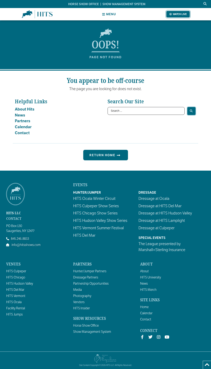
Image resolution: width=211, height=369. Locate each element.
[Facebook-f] (142, 337)
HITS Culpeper (16, 271)
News (20, 115)
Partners (22, 121)
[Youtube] (167, 337)
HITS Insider (81, 308)
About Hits (24, 109)
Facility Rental (15, 308)
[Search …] (205, 3)
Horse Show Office (86, 326)
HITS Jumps (14, 314)
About (144, 271)
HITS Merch (148, 290)
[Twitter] (150, 337)
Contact (22, 132)
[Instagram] (159, 337)
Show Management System (92, 332)
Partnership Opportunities (91, 284)
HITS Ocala (14, 302)
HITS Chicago (15, 277)
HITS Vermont (15, 296)
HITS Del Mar (15, 290)
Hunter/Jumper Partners (89, 271)
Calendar (23, 127)
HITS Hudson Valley (19, 284)
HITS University (150, 277)
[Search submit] (191, 111)
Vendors (78, 302)
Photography (82, 296)
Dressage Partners (85, 277)
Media (77, 290)
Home (144, 307)
